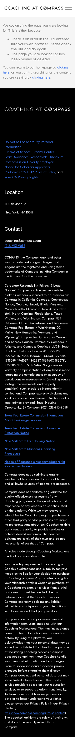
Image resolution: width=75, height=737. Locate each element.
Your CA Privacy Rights (21, 177)
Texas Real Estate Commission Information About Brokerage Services (34, 418)
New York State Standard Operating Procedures (30, 451)
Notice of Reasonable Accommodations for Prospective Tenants (35, 464)
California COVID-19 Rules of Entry (30, 172)
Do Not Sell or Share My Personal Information (29, 145)
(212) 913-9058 (15, 246)
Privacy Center (43, 152)
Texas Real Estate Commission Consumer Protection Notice (33, 431)
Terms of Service (18, 152)
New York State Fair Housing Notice (30, 441)
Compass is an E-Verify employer (29, 162)
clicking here (41, 77)
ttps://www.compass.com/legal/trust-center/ (35, 713)
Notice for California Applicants (27, 167)
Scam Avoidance (17, 157)
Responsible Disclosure (47, 157)
